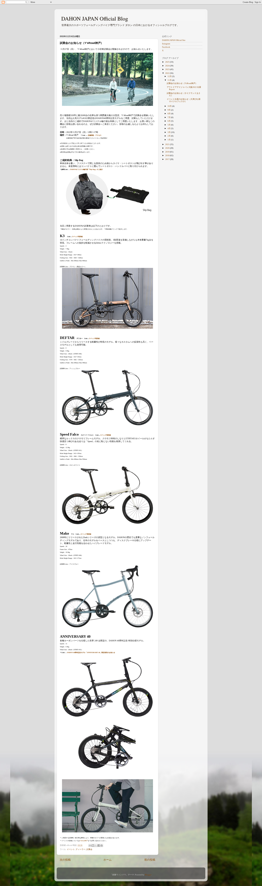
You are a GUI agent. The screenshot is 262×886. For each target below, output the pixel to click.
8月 (169, 114)
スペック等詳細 (77, 236)
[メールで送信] (90, 845)
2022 (167, 73)
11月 (170, 80)
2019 (167, 152)
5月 (169, 125)
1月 (169, 140)
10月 (170, 106)
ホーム (107, 859)
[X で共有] (95, 845)
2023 (167, 69)
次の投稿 (65, 859)
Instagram (166, 44)
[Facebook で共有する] (98, 845)
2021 (167, 144)
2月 (169, 136)
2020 (167, 148)
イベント (71, 849)
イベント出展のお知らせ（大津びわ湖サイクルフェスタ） (183, 100)
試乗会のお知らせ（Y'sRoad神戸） (182, 83)
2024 (167, 66)
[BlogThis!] (92, 845)
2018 (167, 155)
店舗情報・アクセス (94, 135)
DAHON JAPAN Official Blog (94, 18)
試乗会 (89, 849)
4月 (169, 128)
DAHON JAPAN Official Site (173, 40)
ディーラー (81, 849)
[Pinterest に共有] (101, 845)
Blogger (148, 875)
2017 (167, 159)
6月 (169, 121)
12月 (170, 76)
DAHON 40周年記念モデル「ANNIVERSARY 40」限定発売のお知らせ (91, 652)
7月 (169, 117)
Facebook (166, 47)
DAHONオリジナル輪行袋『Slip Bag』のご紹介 (86, 169)
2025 (167, 62)
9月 (169, 110)
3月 (169, 132)
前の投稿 (149, 859)
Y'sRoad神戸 (84, 841)
